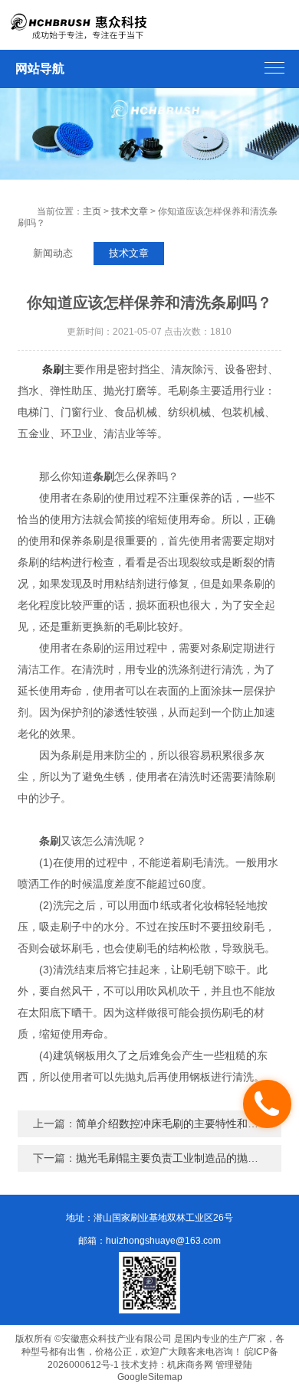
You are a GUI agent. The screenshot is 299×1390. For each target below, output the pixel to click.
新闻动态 (53, 253)
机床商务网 (190, 1364)
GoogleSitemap (149, 1377)
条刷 (53, 369)
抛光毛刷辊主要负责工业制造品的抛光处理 (178, 1158)
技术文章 (129, 211)
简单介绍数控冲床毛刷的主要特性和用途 (172, 1123)
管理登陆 (233, 1364)
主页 (92, 211)
